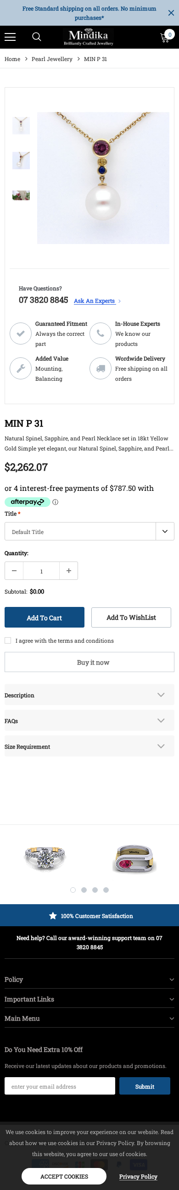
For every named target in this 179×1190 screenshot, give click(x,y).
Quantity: (16, 552)
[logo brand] (45, 858)
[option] (89, 13)
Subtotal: (16, 591)
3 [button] (95, 890)
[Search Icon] (36, 37)
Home (12, 58)
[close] (171, 12)
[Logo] (88, 37)
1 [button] (73, 890)
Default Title (28, 531)
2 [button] (84, 890)
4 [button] (106, 890)
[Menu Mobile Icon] (10, 37)
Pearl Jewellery (52, 58)
